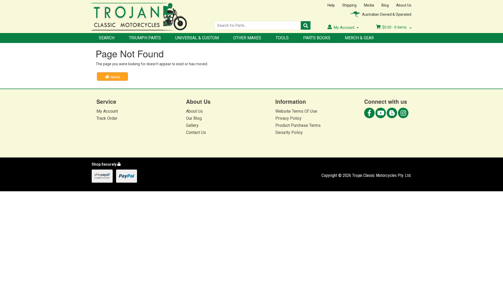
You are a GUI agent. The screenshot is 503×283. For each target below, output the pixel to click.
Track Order (106, 118)
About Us (403, 5)
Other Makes (247, 37)
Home (114, 77)
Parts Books (316, 37)
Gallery (192, 125)
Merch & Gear (359, 37)
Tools (282, 37)
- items (394, 27)
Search (106, 37)
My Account (107, 111)
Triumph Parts (145, 37)
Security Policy (289, 132)
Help (331, 5)
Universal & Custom (197, 37)
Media (369, 5)
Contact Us (196, 132)
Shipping (349, 5)
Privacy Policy (288, 118)
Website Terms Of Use (296, 111)
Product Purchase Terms (298, 125)
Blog (385, 5)
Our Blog (194, 118)
